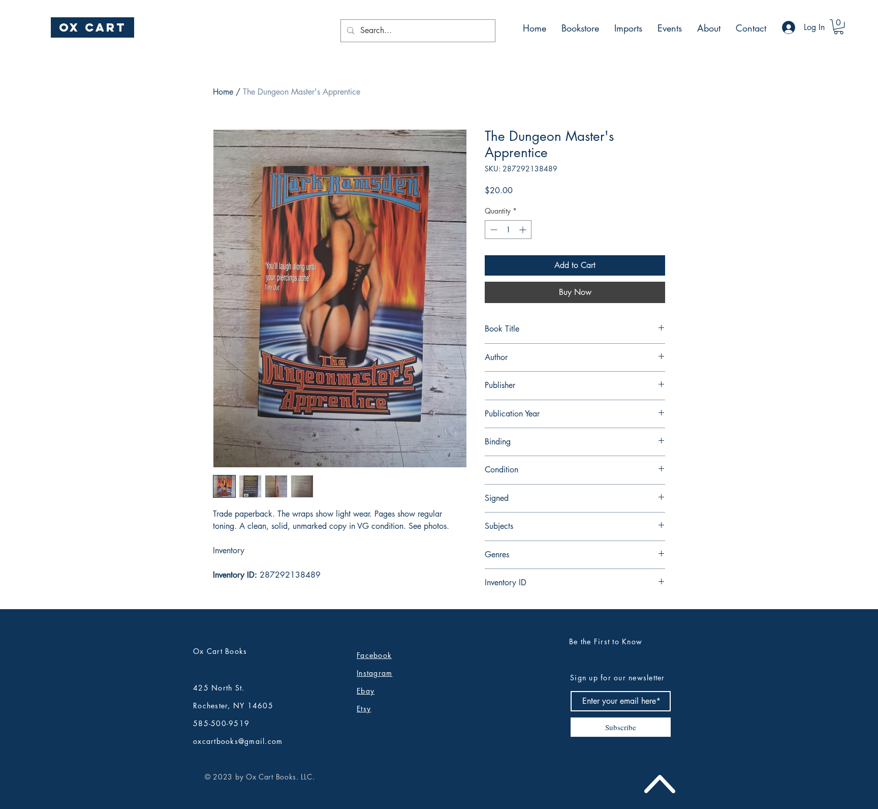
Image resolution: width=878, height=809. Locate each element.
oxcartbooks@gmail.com (238, 741)
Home (223, 91)
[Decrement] (492, 229)
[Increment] (523, 229)
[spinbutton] (508, 229)
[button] (839, 26)
